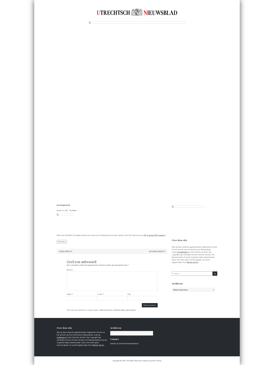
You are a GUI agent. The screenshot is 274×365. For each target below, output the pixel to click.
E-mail (100, 294)
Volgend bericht (157, 251)
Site (129, 294)
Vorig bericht (65, 251)
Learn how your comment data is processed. (117, 310)
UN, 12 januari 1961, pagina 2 (154, 235)
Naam (70, 294)
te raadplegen (182, 252)
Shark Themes (156, 361)
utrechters (62, 242)
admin (74, 210)
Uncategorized (63, 205)
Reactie (70, 270)
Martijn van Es (192, 262)
